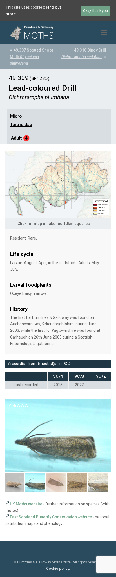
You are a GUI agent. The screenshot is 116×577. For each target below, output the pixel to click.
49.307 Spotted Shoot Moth (31, 56)
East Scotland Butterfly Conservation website (51, 517)
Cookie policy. (58, 568)
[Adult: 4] (20, 139)
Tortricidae (21, 124)
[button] (104, 32)
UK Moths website (26, 504)
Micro (16, 116)
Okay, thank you (95, 10)
